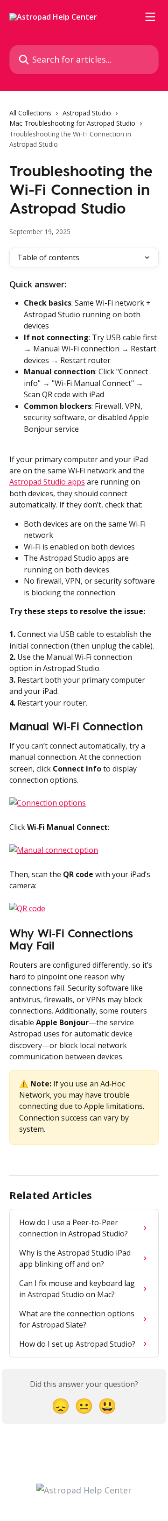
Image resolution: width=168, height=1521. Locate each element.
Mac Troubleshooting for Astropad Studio (72, 123)
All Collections (30, 112)
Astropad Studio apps (47, 482)
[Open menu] (150, 16)
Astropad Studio (87, 112)
